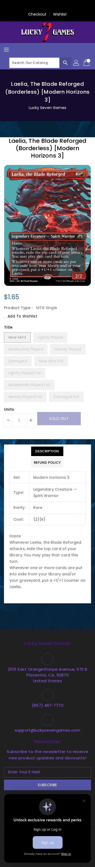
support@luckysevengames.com (47, 730)
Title (8, 327)
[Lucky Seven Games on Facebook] (22, 6)
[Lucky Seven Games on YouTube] (73, 6)
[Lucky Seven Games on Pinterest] (42, 6)
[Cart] (87, 63)
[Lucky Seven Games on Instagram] (52, 6)
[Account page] (76, 63)
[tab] (47, 451)
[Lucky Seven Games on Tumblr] (62, 6)
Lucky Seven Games (47, 107)
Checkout (37, 14)
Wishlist (60, 14)
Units (9, 409)
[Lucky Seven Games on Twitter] (32, 6)
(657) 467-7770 (47, 705)
